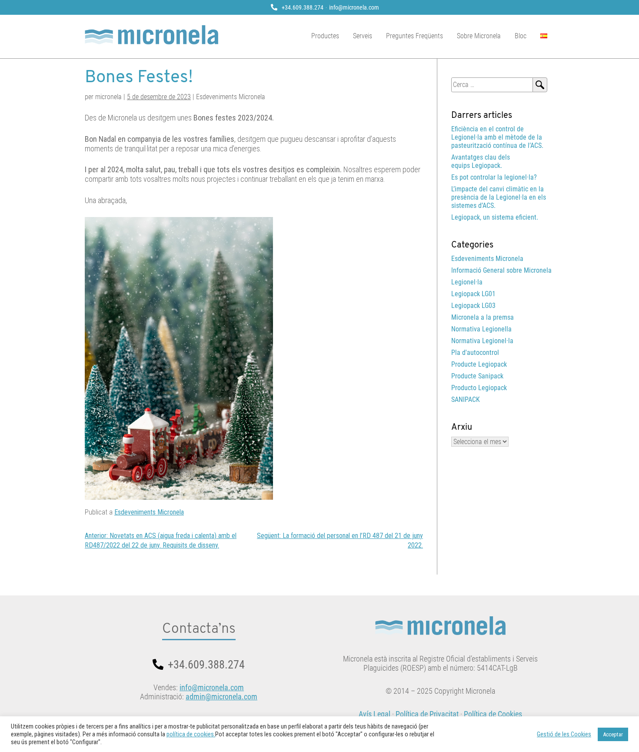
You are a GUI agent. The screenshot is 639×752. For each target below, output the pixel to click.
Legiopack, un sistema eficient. (494, 217)
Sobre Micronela (479, 36)
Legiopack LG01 (473, 294)
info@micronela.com (354, 7)
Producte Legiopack (479, 364)
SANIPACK (465, 399)
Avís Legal (374, 714)
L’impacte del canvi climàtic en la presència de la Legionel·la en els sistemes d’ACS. (498, 197)
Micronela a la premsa (482, 317)
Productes (325, 36)
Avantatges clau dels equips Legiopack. (480, 161)
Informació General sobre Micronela (501, 270)
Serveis (362, 36)
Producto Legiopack (479, 388)
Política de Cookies (493, 714)
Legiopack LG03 (473, 305)
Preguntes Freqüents (414, 36)
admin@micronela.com (221, 696)
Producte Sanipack (477, 376)
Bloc (520, 36)
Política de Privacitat (427, 714)
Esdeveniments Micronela (149, 512)
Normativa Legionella (481, 329)
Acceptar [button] (613, 734)
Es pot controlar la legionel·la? (494, 177)
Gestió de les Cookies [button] (564, 734)
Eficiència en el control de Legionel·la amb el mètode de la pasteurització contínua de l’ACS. (497, 137)
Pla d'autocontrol (475, 352)
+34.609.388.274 (302, 7)
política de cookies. (190, 734)
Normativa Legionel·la (482, 341)
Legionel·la (467, 282)
